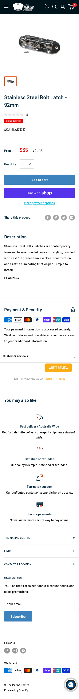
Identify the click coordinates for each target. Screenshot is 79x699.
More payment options (39, 203)
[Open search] (54, 7)
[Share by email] (72, 217)
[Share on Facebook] (48, 217)
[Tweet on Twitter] (64, 217)
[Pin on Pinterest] (56, 217)
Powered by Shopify (16, 690)
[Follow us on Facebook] (7, 651)
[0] (71, 6)
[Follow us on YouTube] (23, 651)
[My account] (63, 7)
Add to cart (39, 180)
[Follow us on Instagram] (15, 651)
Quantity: (10, 164)
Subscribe (18, 616)
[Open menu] (6, 7)
